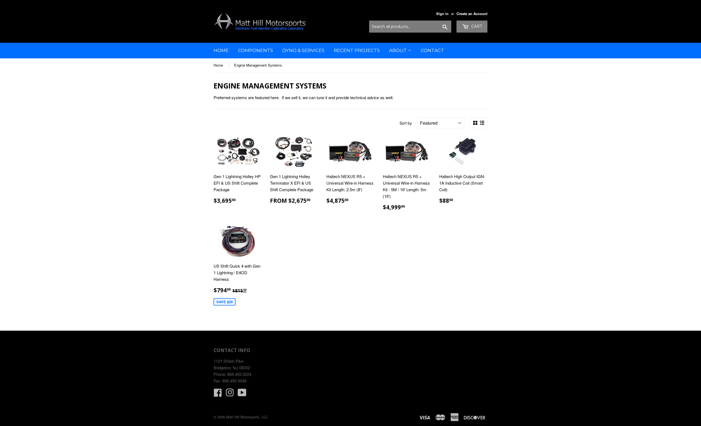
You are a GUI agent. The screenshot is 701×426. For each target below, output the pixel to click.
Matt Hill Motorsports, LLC (247, 416)
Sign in (442, 13)
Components (255, 50)
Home (221, 50)
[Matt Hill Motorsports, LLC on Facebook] (218, 394)
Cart (476, 26)
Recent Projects (357, 50)
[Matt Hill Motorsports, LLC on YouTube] (242, 394)
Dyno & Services (303, 50)
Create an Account (471, 13)
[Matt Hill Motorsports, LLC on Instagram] (230, 394)
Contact (432, 50)
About (398, 50)
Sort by (406, 123)
